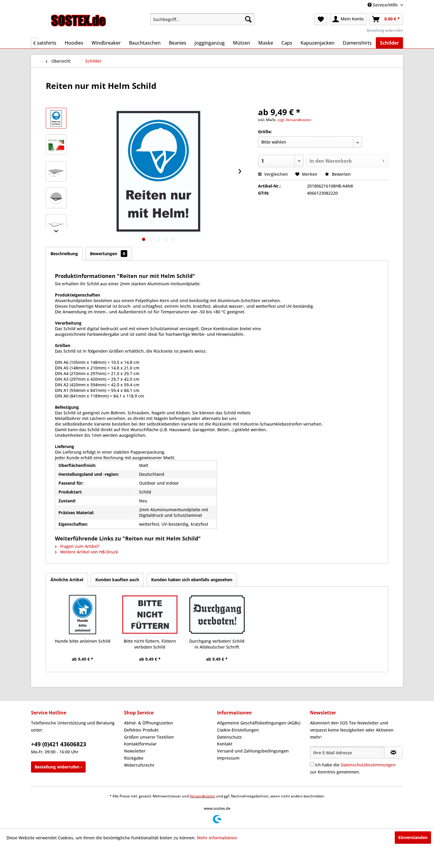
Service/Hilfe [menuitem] (385, 5)
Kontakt (224, 744)
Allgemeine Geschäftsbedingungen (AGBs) (258, 723)
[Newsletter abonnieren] (393, 752)
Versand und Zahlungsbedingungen (253, 751)
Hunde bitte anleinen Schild (82, 641)
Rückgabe (133, 758)
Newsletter (135, 751)
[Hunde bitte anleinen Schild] (82, 614)
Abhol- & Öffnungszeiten (148, 723)
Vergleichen (275, 174)
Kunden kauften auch (117, 579)
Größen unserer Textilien (149, 737)
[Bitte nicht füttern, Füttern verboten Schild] (150, 614)
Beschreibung (64, 253)
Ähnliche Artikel (66, 579)
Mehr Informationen (217, 838)
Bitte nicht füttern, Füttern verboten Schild (150, 644)
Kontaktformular (140, 744)
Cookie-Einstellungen (238, 730)
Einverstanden (413, 837)
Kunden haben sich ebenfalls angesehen (191, 579)
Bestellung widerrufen (385, 30)
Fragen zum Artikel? (79, 546)
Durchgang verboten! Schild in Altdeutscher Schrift (216, 644)
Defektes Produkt (141, 730)
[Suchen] (248, 19)
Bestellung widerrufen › (58, 767)
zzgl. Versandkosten (294, 119)
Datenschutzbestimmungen (368, 765)
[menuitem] (202, 19)
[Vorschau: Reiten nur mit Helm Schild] (56, 118)
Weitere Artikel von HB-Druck (88, 552)
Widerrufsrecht (139, 765)
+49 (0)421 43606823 (58, 744)
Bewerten (341, 174)
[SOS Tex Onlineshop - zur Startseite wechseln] (78, 20)
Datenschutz (229, 737)
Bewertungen (107, 253)
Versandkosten (202, 796)
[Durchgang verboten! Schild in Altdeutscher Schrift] (217, 614)
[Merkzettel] (320, 19)
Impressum (228, 758)
